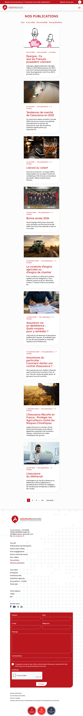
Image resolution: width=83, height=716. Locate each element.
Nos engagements (17, 551)
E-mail (14, 623)
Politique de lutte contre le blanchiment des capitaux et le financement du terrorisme (34, 700)
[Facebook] (10, 606)
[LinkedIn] (22, 607)
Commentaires (17, 656)
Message (15, 632)
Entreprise (14, 573)
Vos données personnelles (17, 695)
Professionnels (15, 575)
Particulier (14, 584)
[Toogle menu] (79, 8)
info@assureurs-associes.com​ (21, 534)
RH (11, 597)
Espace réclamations (16, 693)
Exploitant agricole (17, 578)
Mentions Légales (15, 698)
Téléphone (46, 623)
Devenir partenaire (17, 563)
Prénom (15, 615)
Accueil (13, 543)
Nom (44, 615)
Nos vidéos (14, 557)
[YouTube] (14, 607)
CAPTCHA (15, 670)
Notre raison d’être (17, 549)
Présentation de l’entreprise (20, 546)
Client (12, 594)
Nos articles (14, 560)
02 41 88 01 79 (18, 536)
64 (42, 500)
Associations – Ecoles (18, 581)
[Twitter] (18, 607)
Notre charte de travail (18, 554)
